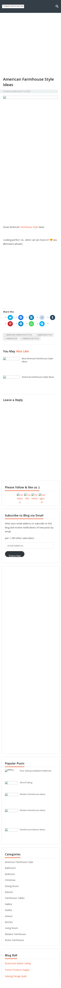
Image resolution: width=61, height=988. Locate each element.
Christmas (10, 880)
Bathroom (10, 867)
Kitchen (9, 922)
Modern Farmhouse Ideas (32, 794)
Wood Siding (26, 782)
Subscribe (15, 555)
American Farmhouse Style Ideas (38, 376)
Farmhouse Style (29, 227)
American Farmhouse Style (19, 862)
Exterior (9, 892)
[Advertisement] (30, 45)
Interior (9, 916)
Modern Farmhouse (15, 934)
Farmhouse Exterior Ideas (32, 829)
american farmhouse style (19, 335)
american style (45, 335)
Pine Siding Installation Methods (35, 770)
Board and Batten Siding (18, 963)
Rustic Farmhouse (14, 940)
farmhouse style (30, 338)
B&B (15, 91)
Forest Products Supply (17, 969)
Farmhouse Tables (15, 898)
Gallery (8, 904)
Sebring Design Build (16, 976)
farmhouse (11, 338)
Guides (8, 910)
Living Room (11, 928)
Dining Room (12, 886)
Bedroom (10, 874)
